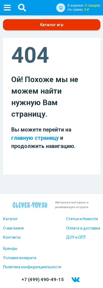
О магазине (13, 228)
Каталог (10, 219)
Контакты (12, 237)
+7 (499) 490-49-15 (42, 279)
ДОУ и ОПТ (76, 237)
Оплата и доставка (83, 228)
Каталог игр (51, 25)
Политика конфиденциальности (32, 267)
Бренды (10, 248)
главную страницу (35, 138)
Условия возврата (19, 258)
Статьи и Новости (82, 219)
